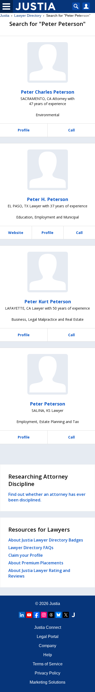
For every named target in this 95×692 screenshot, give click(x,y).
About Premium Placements (35, 563)
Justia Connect (47, 627)
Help (47, 655)
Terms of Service (48, 664)
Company (47, 646)
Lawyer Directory (27, 15)
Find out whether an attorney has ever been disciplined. (47, 497)
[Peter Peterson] (47, 374)
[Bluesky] (58, 615)
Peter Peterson (47, 404)
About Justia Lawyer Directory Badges (45, 540)
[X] (66, 615)
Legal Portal (48, 636)
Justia (4, 15)
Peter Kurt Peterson (47, 301)
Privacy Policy (47, 673)
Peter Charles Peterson (47, 92)
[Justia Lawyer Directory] (73, 615)
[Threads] (51, 615)
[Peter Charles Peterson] (47, 62)
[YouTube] (29, 615)
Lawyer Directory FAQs (30, 547)
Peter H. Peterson (47, 199)
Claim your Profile (25, 555)
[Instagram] (44, 615)
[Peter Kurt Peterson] (47, 272)
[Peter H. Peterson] (47, 169)
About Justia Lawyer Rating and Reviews (39, 573)
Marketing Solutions (47, 682)
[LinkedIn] (22, 615)
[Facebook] (36, 615)
